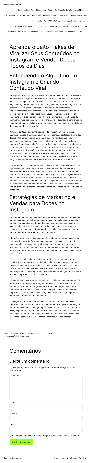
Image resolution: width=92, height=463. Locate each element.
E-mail (13, 413)
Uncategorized (33, 333)
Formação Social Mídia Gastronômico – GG (25, 32)
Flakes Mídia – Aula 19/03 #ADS (45, 15)
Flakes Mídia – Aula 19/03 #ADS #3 (46, 21)
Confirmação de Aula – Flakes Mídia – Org (71, 10)
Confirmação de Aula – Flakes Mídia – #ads (35, 10)
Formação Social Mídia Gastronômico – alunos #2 (68, 26)
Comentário (16, 375)
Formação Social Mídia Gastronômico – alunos (27, 26)
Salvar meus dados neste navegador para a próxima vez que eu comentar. (46, 435)
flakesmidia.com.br (12, 4)
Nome (13, 402)
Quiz (86, 32)
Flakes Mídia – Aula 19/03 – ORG (17, 15)
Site (11, 424)
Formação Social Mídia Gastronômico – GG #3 (63, 32)
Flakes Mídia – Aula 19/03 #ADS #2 (74, 15)
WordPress (83, 458)
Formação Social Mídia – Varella (75, 21)
